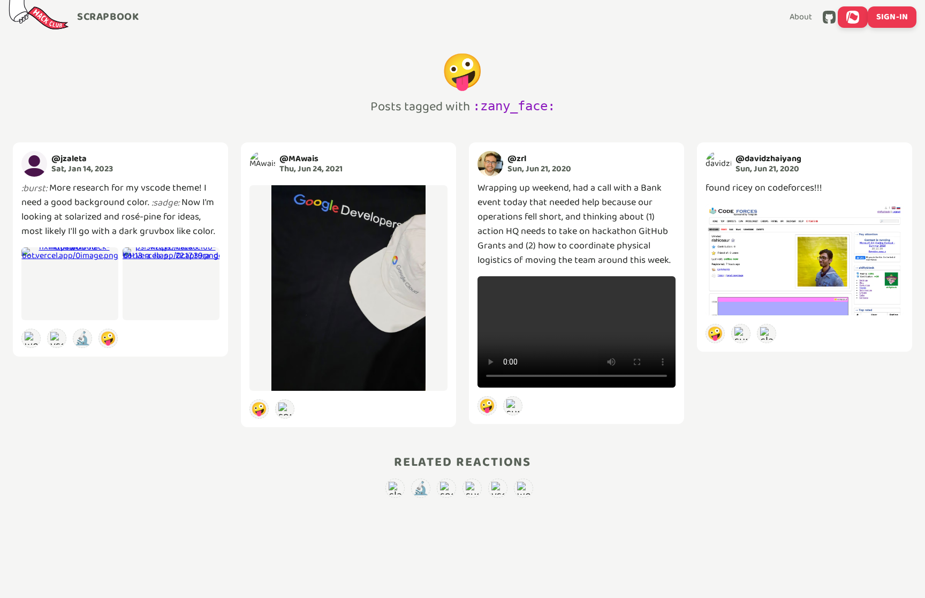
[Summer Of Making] (512, 405)
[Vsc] (56, 338)
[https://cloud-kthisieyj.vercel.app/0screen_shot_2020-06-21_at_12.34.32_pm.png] (805, 259)
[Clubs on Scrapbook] (853, 17)
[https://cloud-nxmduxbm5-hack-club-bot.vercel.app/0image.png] (69, 283)
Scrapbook (108, 17)
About (801, 17)
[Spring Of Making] (284, 409)
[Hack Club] (39, 17)
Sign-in (892, 17)
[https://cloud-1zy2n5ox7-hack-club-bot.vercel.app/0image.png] (348, 288)
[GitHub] (829, 17)
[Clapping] (766, 333)
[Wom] (31, 338)
